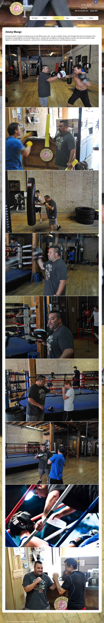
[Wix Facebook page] (95, 1)
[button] (52, 76)
